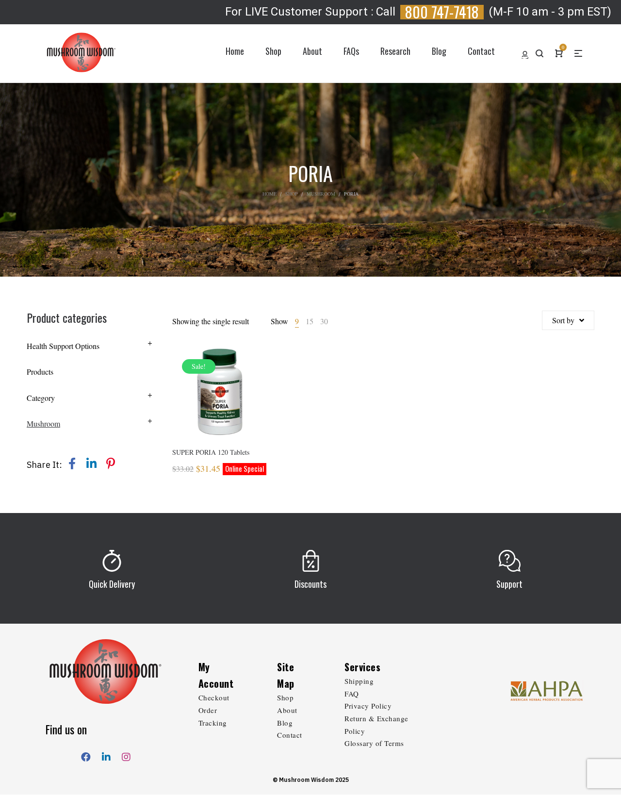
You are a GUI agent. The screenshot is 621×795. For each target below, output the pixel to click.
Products (40, 371)
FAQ (351, 693)
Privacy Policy (368, 706)
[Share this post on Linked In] (91, 463)
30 (324, 321)
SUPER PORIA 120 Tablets (210, 452)
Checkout (213, 697)
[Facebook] (86, 755)
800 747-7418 (442, 12)
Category (41, 398)
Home (269, 193)
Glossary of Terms (374, 743)
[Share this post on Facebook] (72, 463)
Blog (285, 723)
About (287, 710)
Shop (291, 193)
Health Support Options (63, 346)
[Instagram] (126, 755)
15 (309, 321)
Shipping (359, 681)
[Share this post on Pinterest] (110, 463)
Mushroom (321, 193)
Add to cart (219, 405)
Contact (289, 735)
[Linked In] (106, 755)
